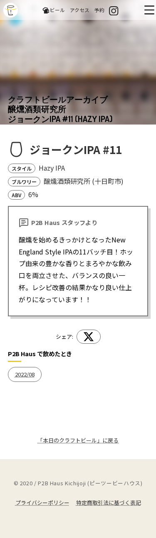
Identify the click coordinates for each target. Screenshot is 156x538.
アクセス (79, 9)
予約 (99, 9)
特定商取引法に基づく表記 (108, 502)
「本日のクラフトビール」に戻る (78, 440)
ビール (57, 9)
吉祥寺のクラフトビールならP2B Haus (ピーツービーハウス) (10, 10)
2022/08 (25, 374)
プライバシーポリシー (42, 502)
